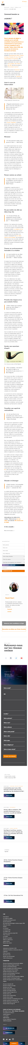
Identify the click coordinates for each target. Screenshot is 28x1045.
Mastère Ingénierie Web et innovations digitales (13, 976)
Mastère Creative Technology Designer (11, 978)
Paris (13, 1011)
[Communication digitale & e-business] (14, 700)
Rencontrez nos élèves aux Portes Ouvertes (14, 629)
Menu (25, 1)
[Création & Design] (14, 696)
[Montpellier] (14, 705)
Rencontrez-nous (6, 954)
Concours (12, 786)
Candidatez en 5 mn (7, 571)
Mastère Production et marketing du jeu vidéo (13, 998)
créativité (18, 76)
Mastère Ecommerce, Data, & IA (10, 971)
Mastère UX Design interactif (9, 990)
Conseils (17, 7)
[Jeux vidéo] (14, 698)
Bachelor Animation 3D (8, 984)
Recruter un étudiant (7, 938)
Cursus (11, 828)
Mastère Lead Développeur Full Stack (11, 973)
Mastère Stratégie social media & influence (12, 968)
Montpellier (21, 1011)
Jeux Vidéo (18, 57)
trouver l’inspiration (11, 122)
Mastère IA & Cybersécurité (9, 974)
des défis (9, 65)
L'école (12, 7)
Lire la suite (9, 795)
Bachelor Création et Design (9, 985)
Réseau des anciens (7, 943)
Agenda (4, 926)
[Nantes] (14, 707)
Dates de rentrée (7, 925)
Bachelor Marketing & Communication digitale (13, 963)
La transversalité (6, 930)
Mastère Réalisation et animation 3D (11, 1002)
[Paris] (14, 703)
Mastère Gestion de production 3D (10, 1000)
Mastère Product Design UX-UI (10, 992)
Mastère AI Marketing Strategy (10, 966)
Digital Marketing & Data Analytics (10, 970)
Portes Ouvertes (6, 953)
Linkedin (9, 611)
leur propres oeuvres (13, 67)
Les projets (5, 936)
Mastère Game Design (8, 997)
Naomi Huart (9, 598)
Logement (5, 951)
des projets (17, 63)
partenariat (12, 807)
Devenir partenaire (7, 921)
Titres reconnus (6, 934)
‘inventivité (17, 70)
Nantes (16, 1011)
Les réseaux (5, 928)
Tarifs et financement (7, 958)
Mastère (15, 828)
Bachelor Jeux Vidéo (7, 987)
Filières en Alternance (8, 939)
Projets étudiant (19, 786)
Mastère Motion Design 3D (9, 1003)
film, (5, 469)
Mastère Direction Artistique (9, 989)
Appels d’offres (6, 941)
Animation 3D (12, 57)
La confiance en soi (18, 229)
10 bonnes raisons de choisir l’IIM (10, 933)
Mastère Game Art (7, 993)
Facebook (9, 609)
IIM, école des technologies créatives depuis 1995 (14, 923)
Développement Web (14, 55)
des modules (11, 63)
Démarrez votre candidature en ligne (14, 623)
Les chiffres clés (6, 931)
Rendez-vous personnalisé (9, 956)
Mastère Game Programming (9, 995)
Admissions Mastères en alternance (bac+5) (12, 950)
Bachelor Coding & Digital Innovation (11, 965)
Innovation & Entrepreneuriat (9, 920)
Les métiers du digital (7, 918)
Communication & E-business (11, 58)
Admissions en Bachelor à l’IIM (9, 948)
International (6, 916)
